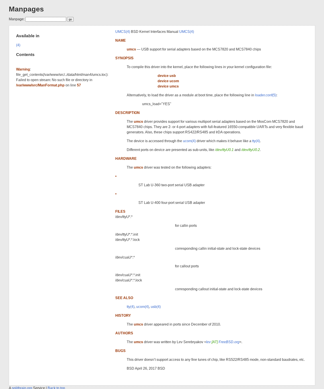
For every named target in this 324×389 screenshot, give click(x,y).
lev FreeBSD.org (222, 342)
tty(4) (256, 141)
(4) (18, 45)
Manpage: (16, 19)
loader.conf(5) (265, 95)
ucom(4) (189, 141)
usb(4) (156, 307)
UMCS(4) (122, 32)
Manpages (26, 9)
